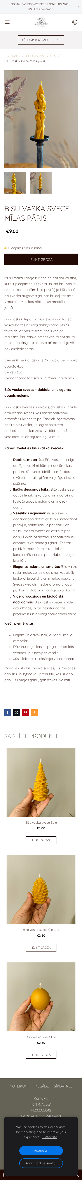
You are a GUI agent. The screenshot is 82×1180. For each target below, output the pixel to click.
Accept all (41, 1151)
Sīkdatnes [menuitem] (63, 1086)
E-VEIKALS (12, 56)
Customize (49, 1137)
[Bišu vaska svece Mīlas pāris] (15, 182)
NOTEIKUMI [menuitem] (19, 1086)
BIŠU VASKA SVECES (41, 56)
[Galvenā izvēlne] (7, 22)
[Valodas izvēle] (75, 22)
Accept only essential (41, 1163)
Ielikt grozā (41, 259)
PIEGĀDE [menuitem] (42, 1086)
